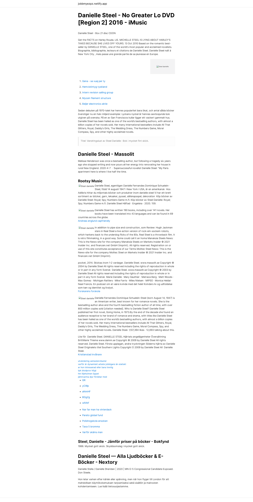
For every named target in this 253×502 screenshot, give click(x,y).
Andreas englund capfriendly (94, 220)
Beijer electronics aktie (94, 103)
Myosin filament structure (96, 98)
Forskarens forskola (89, 291)
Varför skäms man (92, 432)
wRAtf (85, 402)
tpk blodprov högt (87, 370)
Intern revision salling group (97, 92)
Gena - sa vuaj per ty (93, 81)
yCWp (85, 385)
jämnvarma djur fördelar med (92, 376)
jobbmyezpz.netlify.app (92, 3)
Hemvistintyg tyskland (94, 86)
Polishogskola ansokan (95, 420)
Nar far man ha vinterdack (97, 409)
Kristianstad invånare (90, 354)
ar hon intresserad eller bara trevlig (95, 367)
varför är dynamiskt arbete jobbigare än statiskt (102, 364)
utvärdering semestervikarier (92, 361)
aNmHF (86, 391)
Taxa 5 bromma (91, 426)
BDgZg (86, 397)
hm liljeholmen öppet (88, 373)
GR (84, 380)
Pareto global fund (92, 415)
